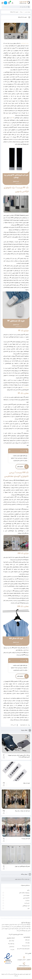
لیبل (28, 908)
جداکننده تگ (26, 387)
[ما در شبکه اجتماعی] (5, 2)
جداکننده (27, 900)
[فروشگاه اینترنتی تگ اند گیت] (24, 2)
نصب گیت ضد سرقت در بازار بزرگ (22, 811)
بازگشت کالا (28, 943)
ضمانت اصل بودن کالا (26, 946)
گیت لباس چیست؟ (25, 838)
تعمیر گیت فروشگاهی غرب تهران (22, 866)
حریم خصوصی (11, 946)
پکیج (28, 890)
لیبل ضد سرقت (26, 783)
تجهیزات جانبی (26, 895)
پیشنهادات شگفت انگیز (24, 893)
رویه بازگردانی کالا (11, 943)
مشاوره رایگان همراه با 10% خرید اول (23, 948)
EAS (13, 117)
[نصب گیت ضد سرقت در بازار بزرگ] (16, 799)
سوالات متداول (11, 940)
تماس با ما (12, 949)
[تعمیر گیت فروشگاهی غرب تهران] (16, 854)
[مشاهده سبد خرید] (9, 3)
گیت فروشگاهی (26, 906)
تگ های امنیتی (26, 898)
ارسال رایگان (27, 940)
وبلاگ (21, 12)
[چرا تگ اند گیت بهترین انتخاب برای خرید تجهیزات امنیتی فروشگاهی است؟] (16, 743)
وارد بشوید (17, 879)
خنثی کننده (26, 903)
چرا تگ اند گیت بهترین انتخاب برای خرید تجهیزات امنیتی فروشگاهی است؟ (19, 756)
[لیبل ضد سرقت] (16, 771)
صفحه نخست (27, 12)
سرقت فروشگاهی (25, 43)
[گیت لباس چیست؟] (16, 827)
